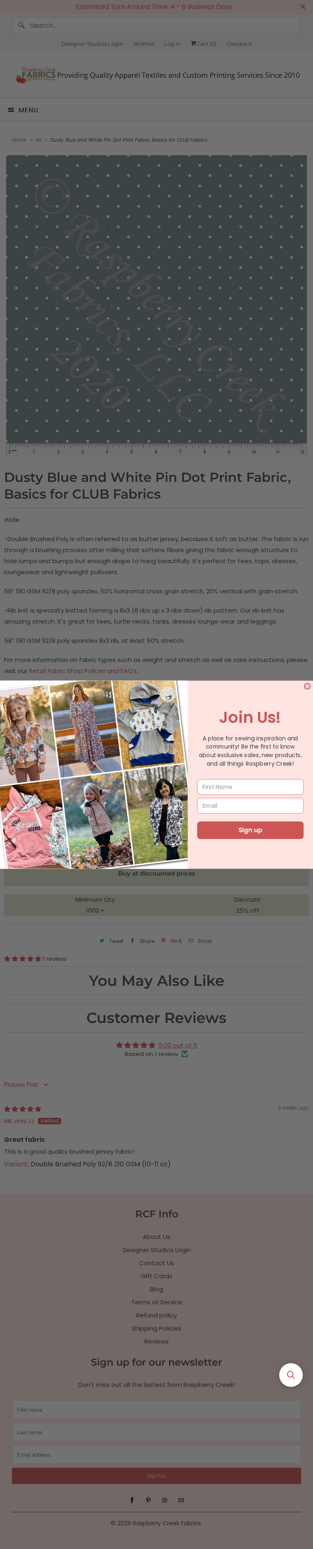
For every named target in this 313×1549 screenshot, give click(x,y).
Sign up (250, 830)
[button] (291, 1375)
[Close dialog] (307, 686)
